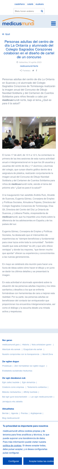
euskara (40, 4)
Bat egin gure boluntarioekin (14, 396)
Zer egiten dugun (10, 361)
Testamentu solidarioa (37, 387)
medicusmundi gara (11, 344)
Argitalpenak (36, 413)
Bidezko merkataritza (11, 391)
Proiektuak (7, 365)
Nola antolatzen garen (41, 344)
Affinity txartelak (30, 391)
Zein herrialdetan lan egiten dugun (29, 365)
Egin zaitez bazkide (10, 382)
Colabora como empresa (13, 387)
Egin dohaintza (28, 382)
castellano (19, 4)
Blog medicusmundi (10, 418)
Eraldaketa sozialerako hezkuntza (17, 370)
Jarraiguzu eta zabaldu (12, 401)
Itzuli (7, 34)
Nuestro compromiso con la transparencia (20, 354)
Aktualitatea (8, 408)
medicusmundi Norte (29, 66)
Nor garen (7, 340)
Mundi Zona (48, 354)
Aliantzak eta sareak (11, 349)
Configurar (13, 461)
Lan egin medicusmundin (42, 396)
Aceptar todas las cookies (41, 461)
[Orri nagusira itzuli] (18, 21)
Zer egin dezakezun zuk (13, 377)
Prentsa (24, 413)
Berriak (5, 413)
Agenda (14, 413)
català (30, 4)
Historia (25, 344)
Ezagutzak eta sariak (33, 349)
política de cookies (12, 445)
